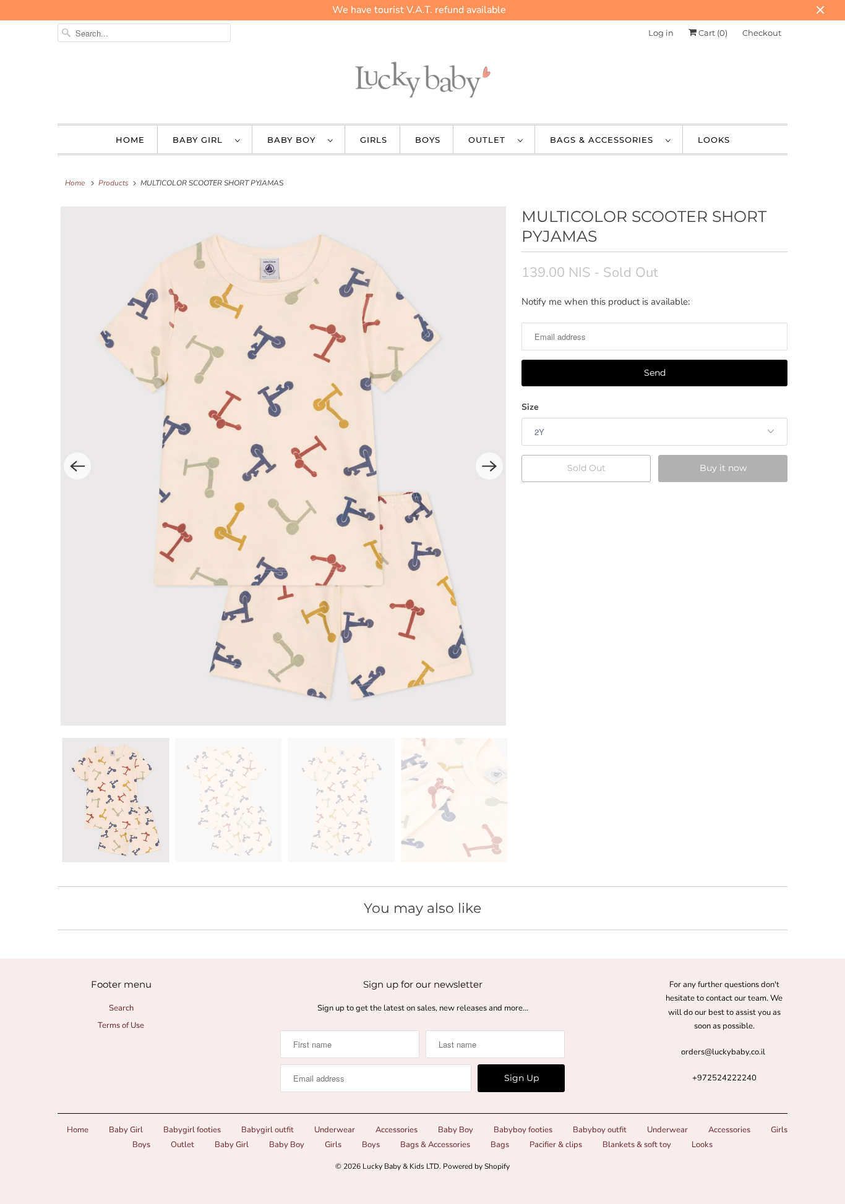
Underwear (334, 1129)
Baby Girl (201, 140)
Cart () (712, 33)
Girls (373, 140)
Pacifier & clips (556, 1144)
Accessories (396, 1129)
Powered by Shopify (476, 1166)
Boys (427, 140)
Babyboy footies (523, 1129)
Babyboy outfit (600, 1129)
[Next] (489, 466)
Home (130, 140)
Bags (500, 1144)
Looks (714, 140)
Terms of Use (121, 1025)
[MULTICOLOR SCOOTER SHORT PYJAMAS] (283, 466)
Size (530, 407)
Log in (661, 33)
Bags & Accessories (604, 140)
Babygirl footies (192, 1129)
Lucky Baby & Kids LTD (400, 1166)
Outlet (490, 140)
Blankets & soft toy (637, 1144)
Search (121, 1008)
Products (113, 183)
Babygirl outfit (267, 1129)
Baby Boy (294, 140)
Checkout (761, 33)
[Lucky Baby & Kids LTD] (422, 82)
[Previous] (77, 466)
